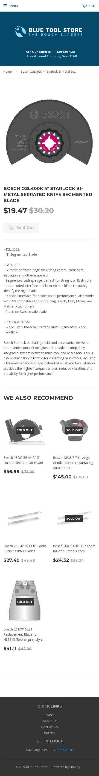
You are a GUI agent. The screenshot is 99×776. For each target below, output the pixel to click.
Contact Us (49, 727)
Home (7, 71)
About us (49, 721)
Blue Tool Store (36, 767)
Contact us (65, 750)
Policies (49, 733)
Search (49, 715)
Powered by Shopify (66, 767)
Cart (92, 5)
